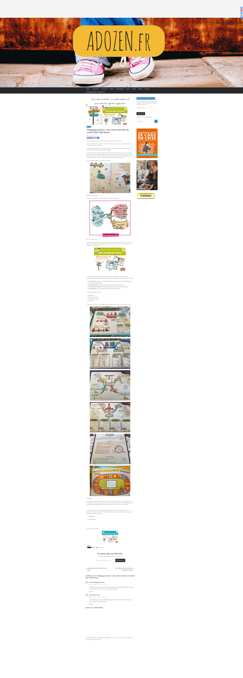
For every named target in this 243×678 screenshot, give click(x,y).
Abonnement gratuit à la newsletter (95, 92)
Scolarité (140, 89)
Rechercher (156, 121)
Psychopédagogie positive (97, 582)
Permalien (105, 584)
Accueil (88, 89)
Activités (111, 89)
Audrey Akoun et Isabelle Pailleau (97, 157)
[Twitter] (241, 13)
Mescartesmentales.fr (126, 304)
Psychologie (104, 89)
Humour (134, 89)
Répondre (91, 591)
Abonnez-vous (120, 560)
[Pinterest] (241, 10)
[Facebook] (241, 8)
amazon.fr (92, 516)
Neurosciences (95, 89)
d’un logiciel (126, 242)
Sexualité (147, 89)
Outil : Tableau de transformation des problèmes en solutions (124, 569)
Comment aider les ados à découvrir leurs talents (97, 569)
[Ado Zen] (121, 18)
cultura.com (92, 519)
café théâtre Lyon (94, 595)
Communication (120, 89)
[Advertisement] (38, 9)
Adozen (96, 135)
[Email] (241, 15)
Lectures (128, 89)
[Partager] (241, 18)
